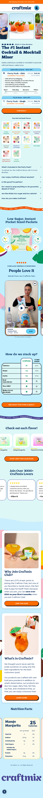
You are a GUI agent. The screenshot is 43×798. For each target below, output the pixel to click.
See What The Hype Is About (21, 405)
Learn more (21, 698)
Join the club (21, 603)
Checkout (21, 111)
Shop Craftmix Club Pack (21, 458)
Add (31, 331)
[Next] (40, 308)
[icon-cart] (36, 7)
